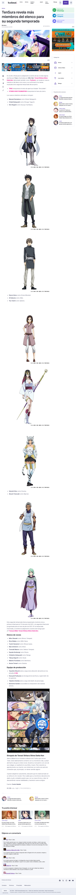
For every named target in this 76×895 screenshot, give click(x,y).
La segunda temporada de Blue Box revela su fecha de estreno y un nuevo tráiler (14, 800)
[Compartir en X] (3, 79)
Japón (41, 2)
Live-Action (47, 2)
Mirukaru (4, 25)
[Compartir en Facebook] (3, 76)
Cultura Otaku (32, 2)
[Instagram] (66, 880)
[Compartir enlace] (3, 90)
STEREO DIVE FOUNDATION (18, 91)
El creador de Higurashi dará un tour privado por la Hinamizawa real (42, 824)
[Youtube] (69, 880)
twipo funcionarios (49, 890)
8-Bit (16, 673)
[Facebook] (59, 880)
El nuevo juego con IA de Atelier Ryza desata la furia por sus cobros (8, 824)
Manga (55, 2)
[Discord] (73, 880)
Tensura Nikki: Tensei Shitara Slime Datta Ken (23, 631)
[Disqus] (25, 855)
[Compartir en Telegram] (3, 83)
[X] (63, 880)
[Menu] (3, 2)
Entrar (65, 2)
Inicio (21, 2)
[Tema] (71, 3)
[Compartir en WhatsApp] (3, 86)
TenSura (32, 80)
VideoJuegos (4, 820)
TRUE (10, 88)
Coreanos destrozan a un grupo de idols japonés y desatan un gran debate (24, 824)
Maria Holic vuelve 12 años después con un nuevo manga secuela (41, 800)
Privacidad (19, 885)
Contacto (4, 885)
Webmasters (27, 885)
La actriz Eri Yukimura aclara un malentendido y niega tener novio (65, 111)
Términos (11, 885)
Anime (26, 2)
